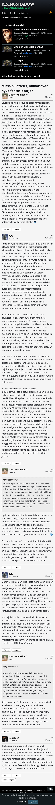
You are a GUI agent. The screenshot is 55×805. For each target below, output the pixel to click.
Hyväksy (33, 802)
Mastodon (41, 790)
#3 (52, 469)
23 (27, 70)
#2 (52, 235)
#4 (52, 573)
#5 (52, 656)
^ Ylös (50, 789)
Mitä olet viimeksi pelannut (28, 46)
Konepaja (26, 50)
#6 (52, 737)
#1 (52, 94)
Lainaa (16, 229)
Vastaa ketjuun (9, 780)
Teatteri (25, 33)
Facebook (28, 790)
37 (27, 39)
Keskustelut (23, 76)
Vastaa (6, 229)
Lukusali (36, 76)
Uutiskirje (17, 790)
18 (27, 56)
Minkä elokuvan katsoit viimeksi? (32, 29)
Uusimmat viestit (13, 25)
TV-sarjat (18, 60)
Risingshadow (18, 5)
